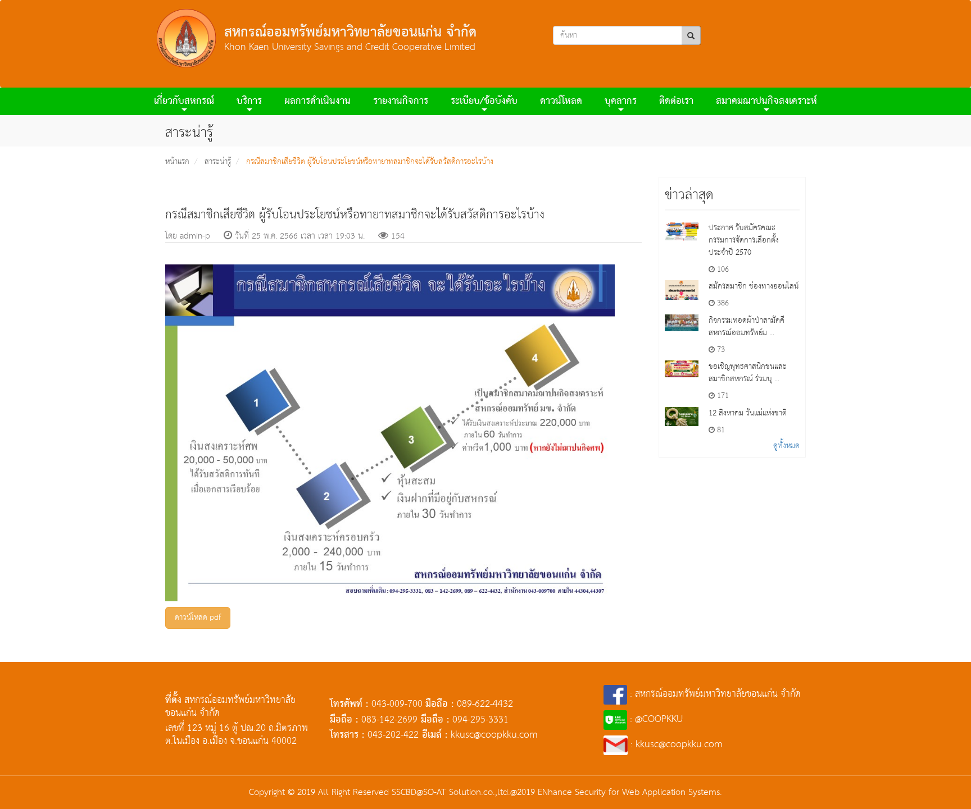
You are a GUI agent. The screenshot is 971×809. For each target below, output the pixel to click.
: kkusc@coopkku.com (675, 744)
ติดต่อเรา (676, 101)
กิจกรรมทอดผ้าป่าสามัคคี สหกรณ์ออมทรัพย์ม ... (746, 326)
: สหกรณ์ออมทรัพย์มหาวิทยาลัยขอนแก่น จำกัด (714, 694)
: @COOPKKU (655, 719)
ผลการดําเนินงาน (317, 101)
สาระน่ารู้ (218, 161)
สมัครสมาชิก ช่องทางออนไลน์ (753, 286)
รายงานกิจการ (400, 101)
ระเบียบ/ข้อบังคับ (484, 101)
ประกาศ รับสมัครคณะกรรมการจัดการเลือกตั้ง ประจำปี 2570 (744, 240)
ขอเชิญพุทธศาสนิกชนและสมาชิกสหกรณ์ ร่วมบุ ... (748, 372)
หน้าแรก (177, 161)
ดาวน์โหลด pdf (198, 617)
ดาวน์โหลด (561, 101)
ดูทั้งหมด (786, 445)
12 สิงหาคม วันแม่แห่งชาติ (748, 413)
